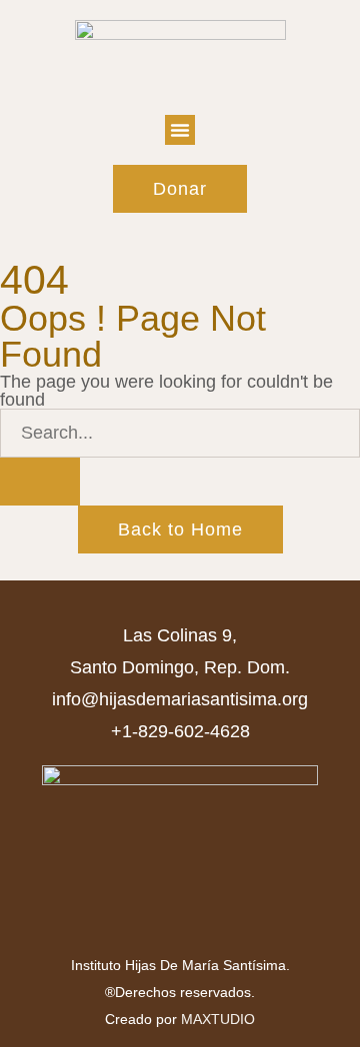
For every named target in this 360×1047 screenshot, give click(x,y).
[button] (180, 130)
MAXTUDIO (218, 1019)
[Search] (40, 482)
